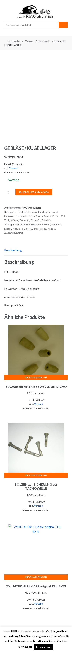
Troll (6, 220)
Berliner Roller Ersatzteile (35, 224)
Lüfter (7, 228)
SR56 (22, 228)
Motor (31, 216)
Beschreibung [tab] (13, 250)
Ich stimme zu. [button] (43, 646)
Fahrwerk (44, 41)
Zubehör (24, 220)
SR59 (62, 216)
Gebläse (56, 224)
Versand (13, 168)
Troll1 (43, 228)
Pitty (55, 216)
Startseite (14, 41)
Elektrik (23, 211)
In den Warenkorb (34, 192)
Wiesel (29, 41)
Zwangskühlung (13, 232)
